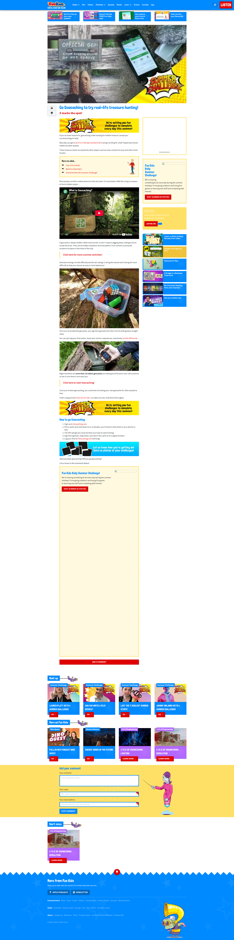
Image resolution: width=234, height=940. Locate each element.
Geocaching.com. (80, 424)
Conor (93, 908)
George (78, 908)
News (63, 900)
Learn (127, 5)
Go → (53, 714)
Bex (88, 908)
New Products (124, 900)
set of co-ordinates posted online (88, 143)
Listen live (151, 224)
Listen (226, 5)
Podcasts (100, 5)
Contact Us (58, 915)
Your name (63, 789)
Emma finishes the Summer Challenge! (82, 172)
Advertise (68, 915)
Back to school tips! (74, 169)
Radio (75, 5)
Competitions (90, 900)
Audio (75, 900)
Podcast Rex (119, 915)
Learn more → (129, 758)
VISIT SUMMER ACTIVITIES (75, 489)
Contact (145, 5)
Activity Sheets (103, 900)
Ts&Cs (75, 915)
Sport (69, 900)
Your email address (67, 800)
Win (83, 5)
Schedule (57, 908)
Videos (90, 5)
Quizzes (111, 5)
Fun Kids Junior (103, 908)
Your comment (65, 773)
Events (137, 5)
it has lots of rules (83, 398)
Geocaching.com (85, 439)
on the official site (130, 338)
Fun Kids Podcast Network (102, 915)
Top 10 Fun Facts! (73, 165)
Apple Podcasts (60, 892)
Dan (83, 908)
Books (119, 5)
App (152, 5)
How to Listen (68, 908)
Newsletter (82, 892)
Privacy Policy (84, 915)
